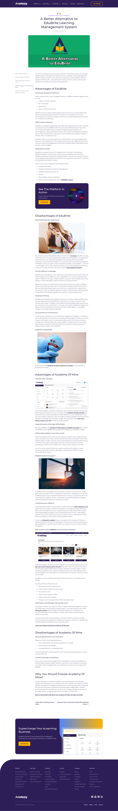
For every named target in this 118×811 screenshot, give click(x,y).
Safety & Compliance (35, 776)
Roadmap (77, 774)
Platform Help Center (80, 784)
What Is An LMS (93, 776)
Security (77, 789)
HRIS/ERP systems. (67, 180)
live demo (74, 256)
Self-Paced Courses (20, 771)
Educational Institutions (51, 789)
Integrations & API (19, 784)
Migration (62, 771)
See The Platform (94, 774)
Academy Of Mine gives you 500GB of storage (65, 428)
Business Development (51, 781)
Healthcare (48, 774)
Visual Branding (19, 786)
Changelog (77, 776)
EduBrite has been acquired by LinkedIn (60, 365)
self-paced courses (41, 610)
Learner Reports (19, 776)
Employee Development (36, 774)
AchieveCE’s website (48, 520)
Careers (77, 779)
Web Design (63, 776)
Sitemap (101, 804)
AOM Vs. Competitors (95, 786)
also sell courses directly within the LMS (48, 567)
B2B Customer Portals (20, 781)
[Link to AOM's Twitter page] (95, 797)
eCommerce (18, 779)
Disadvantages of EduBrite (22, 77)
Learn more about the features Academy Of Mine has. (52, 625)
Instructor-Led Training (21, 774)
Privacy (86, 804)
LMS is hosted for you (81, 506)
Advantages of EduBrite (21, 73)
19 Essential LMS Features (96, 781)
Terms (95, 804)
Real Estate (48, 771)
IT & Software (48, 776)
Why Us (77, 771)
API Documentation (80, 786)
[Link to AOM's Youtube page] (102, 797)
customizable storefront (74, 267)
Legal (46, 786)
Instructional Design (65, 779)
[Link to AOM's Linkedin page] (99, 797)
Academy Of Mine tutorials (75, 412)
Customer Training (35, 771)
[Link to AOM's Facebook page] (92, 797)
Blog (91, 771)
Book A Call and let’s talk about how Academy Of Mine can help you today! (59, 695)
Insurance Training (49, 779)
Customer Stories (94, 779)
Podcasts (92, 784)
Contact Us (77, 781)
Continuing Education (35, 781)
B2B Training (33, 779)
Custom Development (65, 774)
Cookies (91, 804)
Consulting (48, 784)
